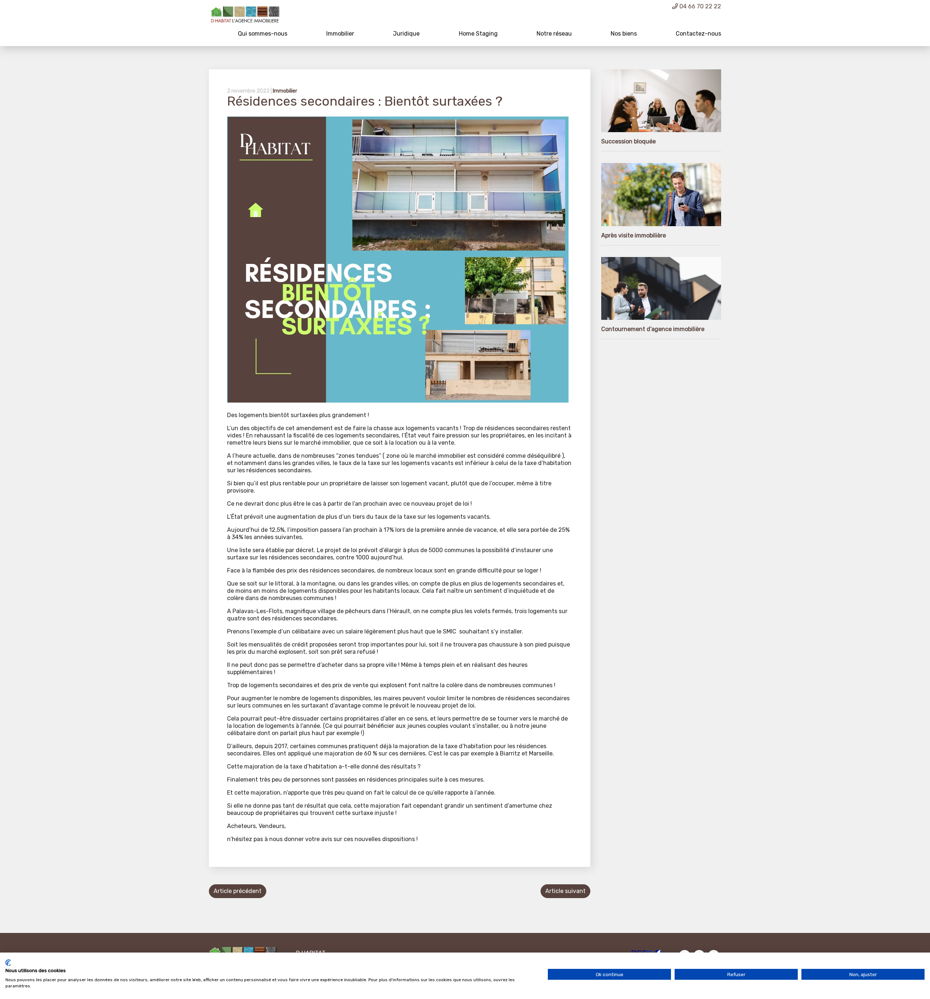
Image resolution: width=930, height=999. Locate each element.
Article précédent (238, 891)
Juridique (406, 33)
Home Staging (478, 33)
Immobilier (340, 33)
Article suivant (565, 891)
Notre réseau (554, 33)
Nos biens (624, 33)
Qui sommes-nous (262, 33)
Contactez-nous (698, 33)
